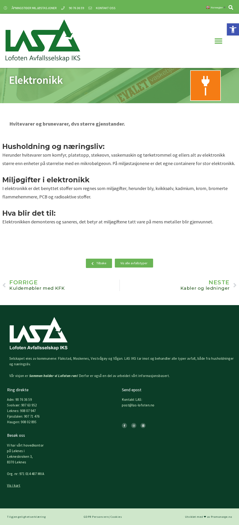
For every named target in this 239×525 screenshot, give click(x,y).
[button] (233, 29)
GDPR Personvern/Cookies (103, 516)
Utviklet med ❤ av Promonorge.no (208, 516)
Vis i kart (13, 485)
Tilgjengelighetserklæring (26, 516)
